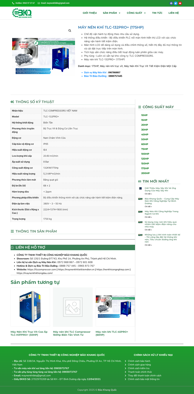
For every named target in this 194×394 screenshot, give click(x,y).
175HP (95, 66)
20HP (144, 124)
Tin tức (157, 12)
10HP (144, 115)
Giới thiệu (90, 12)
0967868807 (114, 72)
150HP (145, 163)
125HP (145, 158)
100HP (145, 153)
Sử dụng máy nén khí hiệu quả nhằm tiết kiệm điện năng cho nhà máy (161, 224)
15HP (144, 120)
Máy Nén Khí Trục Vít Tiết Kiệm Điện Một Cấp (150, 66)
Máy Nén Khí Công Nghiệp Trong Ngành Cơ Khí (161, 212)
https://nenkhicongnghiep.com (112, 269)
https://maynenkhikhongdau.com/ (35, 273)
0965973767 (61, 368)
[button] (70, 30)
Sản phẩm (110, 12)
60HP (144, 144)
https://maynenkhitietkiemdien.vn (76, 269)
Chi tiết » (148, 194)
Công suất (134, 12)
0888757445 (115, 76)
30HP (144, 129)
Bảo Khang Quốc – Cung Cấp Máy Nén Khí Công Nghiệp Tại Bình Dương (162, 201)
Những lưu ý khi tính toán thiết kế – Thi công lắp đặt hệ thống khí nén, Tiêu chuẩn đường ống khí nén (162, 238)
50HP (144, 139)
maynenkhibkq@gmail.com (36, 375)
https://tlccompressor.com (41, 269)
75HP (144, 149)
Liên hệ (174, 12)
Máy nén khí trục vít (111, 66)
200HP (145, 173)
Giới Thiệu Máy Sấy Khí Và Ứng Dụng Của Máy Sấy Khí (160, 189)
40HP (144, 134)
